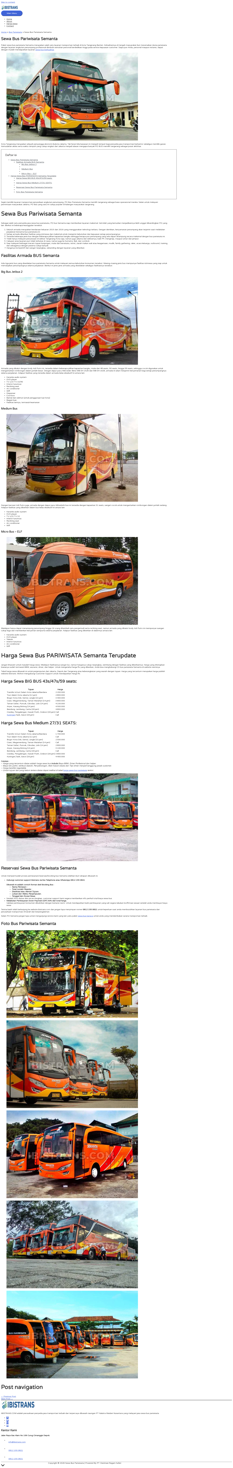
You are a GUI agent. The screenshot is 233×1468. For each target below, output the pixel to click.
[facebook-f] (7, 1418)
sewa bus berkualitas (44, 50)
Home (9, 19)
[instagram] (7, 1423)
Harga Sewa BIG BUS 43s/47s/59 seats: (34, 178)
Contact (10, 26)
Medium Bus (27, 169)
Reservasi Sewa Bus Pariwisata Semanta (34, 187)
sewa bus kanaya (85, 916)
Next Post (7, 1399)
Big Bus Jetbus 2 (29, 164)
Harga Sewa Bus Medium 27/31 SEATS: (34, 183)
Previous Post (8, 1396)
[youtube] (7, 1425)
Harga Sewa (11, 24)
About (9, 21)
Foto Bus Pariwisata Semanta (29, 192)
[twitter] (7, 1420)
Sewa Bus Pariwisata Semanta (24, 160)
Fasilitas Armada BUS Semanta (30, 162)
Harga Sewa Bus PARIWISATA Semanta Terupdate (33, 176)
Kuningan (11, 715)
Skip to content (8, 2)
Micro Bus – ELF (29, 173)
